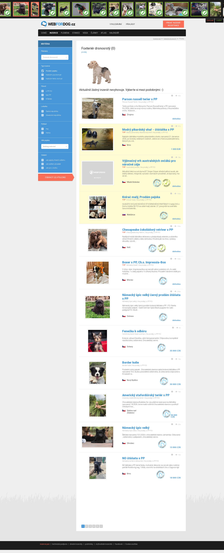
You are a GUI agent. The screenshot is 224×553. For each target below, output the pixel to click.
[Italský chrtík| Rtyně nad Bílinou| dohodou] (81, 9)
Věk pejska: (45, 140)
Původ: (43, 86)
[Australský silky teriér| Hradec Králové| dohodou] (64, 9)
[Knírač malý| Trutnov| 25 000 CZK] (35, 9)
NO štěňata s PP (133, 458)
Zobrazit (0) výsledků (55, 177)
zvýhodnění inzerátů (104, 544)
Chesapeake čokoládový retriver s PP (147, 230)
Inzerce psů (157, 38)
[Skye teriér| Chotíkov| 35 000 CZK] (48, 9)
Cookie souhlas (131, 544)
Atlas (104, 33)
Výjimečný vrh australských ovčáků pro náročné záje (149, 162)
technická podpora (59, 544)
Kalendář (114, 33)
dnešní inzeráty (76, 544)
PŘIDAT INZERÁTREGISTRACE (173, 24)
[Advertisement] (155, 67)
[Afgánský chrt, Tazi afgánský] (68, 57)
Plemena (65, 33)
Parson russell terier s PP (139, 99)
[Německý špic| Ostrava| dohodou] (21, 9)
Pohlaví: (44, 124)
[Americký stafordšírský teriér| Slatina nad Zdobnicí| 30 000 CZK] (215, 9)
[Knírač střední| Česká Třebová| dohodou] (199, 9)
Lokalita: (44, 106)
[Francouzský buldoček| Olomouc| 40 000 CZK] (114, 9)
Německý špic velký (135, 428)
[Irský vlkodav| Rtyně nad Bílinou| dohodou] (177, 9)
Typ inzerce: (45, 66)
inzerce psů (45, 544)
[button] (54, 57)
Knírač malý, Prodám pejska (141, 197)
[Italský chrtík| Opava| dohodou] (140, 9)
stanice (76, 33)
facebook (119, 544)
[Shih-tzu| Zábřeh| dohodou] (127, 9)
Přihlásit (130, 24)
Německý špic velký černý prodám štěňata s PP (151, 296)
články (94, 33)
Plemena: (44, 51)
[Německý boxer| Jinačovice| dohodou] (155, 9)
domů (44, 33)
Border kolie (130, 362)
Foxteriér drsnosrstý (170, 38)
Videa (85, 33)
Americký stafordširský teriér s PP (146, 395)
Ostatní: (44, 155)
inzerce (54, 33)
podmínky (89, 544)
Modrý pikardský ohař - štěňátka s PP (148, 129)
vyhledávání (116, 24)
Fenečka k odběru (134, 331)
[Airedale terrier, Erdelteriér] (68, 59)
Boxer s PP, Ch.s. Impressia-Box (144, 262)
